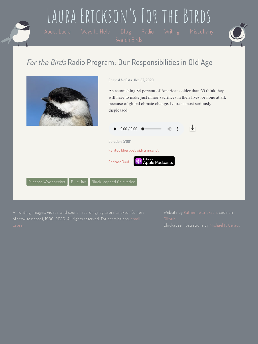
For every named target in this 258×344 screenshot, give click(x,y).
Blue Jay (78, 181)
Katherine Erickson (200, 212)
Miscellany (202, 31)
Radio (148, 31)
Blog (126, 31)
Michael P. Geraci (224, 225)
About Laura (58, 31)
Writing (172, 31)
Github (170, 218)
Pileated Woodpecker (47, 181)
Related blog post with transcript (134, 150)
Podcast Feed (119, 161)
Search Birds (129, 39)
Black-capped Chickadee (113, 181)
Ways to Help (96, 31)
